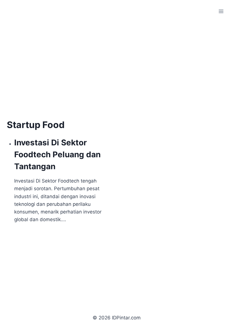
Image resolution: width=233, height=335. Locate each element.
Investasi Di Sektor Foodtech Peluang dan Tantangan (57, 154)
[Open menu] (221, 11)
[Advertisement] (54, 76)
